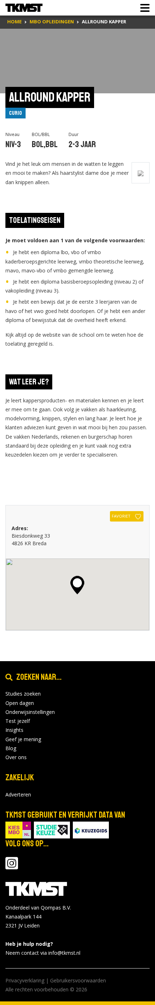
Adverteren (18, 794)
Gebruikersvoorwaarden (78, 980)
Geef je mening (23, 739)
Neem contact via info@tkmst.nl (42, 952)
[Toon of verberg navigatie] (143, 8)
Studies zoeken (23, 693)
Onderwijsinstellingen (30, 712)
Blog (10, 748)
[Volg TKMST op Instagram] (11, 866)
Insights (14, 729)
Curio (15, 113)
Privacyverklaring (24, 980)
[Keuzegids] (91, 829)
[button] (77, 585)
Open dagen (19, 703)
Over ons (16, 757)
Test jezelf (17, 720)
